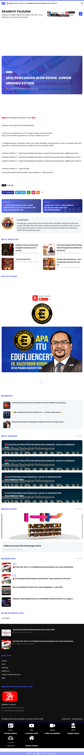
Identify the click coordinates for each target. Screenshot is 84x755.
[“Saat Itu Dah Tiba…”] (8, 269)
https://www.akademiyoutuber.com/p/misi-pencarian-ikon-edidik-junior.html (48, 153)
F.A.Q (3, 664)
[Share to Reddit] (38, 192)
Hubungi (5, 668)
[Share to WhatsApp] (29, 192)
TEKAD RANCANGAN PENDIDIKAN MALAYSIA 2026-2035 (34, 630)
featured (9, 72)
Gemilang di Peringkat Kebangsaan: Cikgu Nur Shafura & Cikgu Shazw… (38, 422)
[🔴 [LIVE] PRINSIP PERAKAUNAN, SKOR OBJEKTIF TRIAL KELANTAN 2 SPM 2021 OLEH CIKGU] (7, 4)
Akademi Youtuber (16, 11)
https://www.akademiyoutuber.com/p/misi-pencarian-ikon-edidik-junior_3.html (49, 157)
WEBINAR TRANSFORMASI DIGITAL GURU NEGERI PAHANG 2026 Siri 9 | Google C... (43, 599)
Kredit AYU (5, 671)
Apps (3, 678)
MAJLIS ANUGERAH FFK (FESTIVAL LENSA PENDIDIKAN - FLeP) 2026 (38, 587)
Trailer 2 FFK (8, 546)
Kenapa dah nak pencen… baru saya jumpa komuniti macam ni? (69, 262)
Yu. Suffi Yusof (22, 220)
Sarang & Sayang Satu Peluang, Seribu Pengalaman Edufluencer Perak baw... (69, 248)
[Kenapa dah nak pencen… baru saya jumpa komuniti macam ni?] (49, 269)
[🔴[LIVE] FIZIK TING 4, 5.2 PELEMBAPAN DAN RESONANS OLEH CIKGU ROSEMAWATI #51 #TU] (6, 571)
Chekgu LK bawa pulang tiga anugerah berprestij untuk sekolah (26, 248)
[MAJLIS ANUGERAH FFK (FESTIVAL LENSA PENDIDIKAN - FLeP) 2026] (6, 595)
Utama (4, 661)
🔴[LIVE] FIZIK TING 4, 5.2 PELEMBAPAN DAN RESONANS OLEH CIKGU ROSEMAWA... (43, 567)
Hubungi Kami (77, 719)
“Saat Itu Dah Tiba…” (23, 259)
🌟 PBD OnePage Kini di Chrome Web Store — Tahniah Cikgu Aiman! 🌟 (37, 412)
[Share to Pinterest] (33, 192)
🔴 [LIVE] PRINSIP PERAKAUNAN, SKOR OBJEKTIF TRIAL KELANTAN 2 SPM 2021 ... (35, 3)
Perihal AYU (66, 719)
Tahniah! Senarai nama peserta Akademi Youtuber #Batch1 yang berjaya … (39, 403)
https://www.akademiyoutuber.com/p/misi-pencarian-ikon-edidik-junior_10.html (50, 161)
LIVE (3, 3)
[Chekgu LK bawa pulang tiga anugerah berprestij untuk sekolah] (8, 255)
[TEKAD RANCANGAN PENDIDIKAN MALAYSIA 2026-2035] (6, 637)
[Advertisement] (42, 36)
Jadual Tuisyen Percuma (11, 674)
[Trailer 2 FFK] (42, 526)
